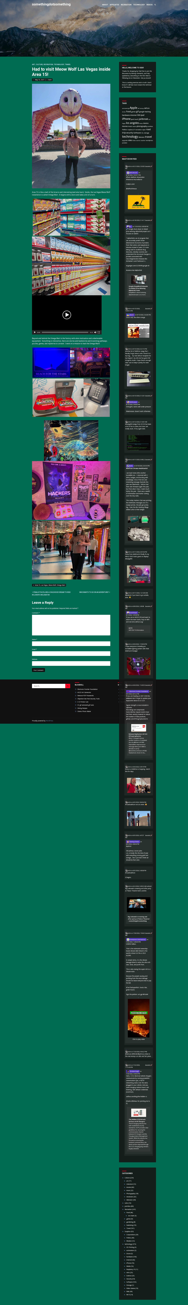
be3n (50, 80)
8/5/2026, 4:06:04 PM (132, 844)
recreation (138, 129)
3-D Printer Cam (82, 702)
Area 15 (37, 585)
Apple (133, 108)
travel (148, 136)
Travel (68, 64)
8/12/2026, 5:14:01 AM (140, 422)
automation (130, 1250)
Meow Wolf (52, 585)
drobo (124, 112)
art (33, 64)
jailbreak (143, 119)
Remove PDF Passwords (85, 695)
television (141, 137)
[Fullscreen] (99, 332)
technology (59, 64)
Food (128, 111)
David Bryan (133, 612)
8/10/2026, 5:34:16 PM (143, 466)
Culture (39, 64)
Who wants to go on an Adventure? (94, 592)
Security (129, 1279)
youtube (124, 143)
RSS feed (146, 76)
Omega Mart (61, 585)
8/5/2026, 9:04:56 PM (139, 802)
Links (126, 1203)
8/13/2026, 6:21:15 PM (140, 349)
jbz (130, 226)
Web (127, 1291)
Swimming (129, 1225)
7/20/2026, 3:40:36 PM (133, 1074)
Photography (130, 1193)
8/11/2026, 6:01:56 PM (140, 552)
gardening (129, 1222)
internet (133, 115)
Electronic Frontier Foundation (138, 691)
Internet (129, 1260)
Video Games (136, 140)
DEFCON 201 (133, 173)
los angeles (132, 122)
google (141, 112)
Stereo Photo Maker (84, 711)
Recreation (48, 64)
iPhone (126, 118)
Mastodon (136, 78)
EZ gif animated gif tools (85, 705)
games (133, 112)
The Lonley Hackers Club (134, 500)
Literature (129, 1184)
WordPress (49, 721)
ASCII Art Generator (84, 692)
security (129, 133)
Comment (36, 613)
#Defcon (129, 468)
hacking (148, 112)
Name (34, 639)
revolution (129, 1197)
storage (146, 133)
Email (34, 649)
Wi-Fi (128, 1295)
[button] (66, 315)
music (130, 126)
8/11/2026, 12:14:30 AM (140, 593)
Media (141, 123)
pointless (150, 126)
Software (137, 133)
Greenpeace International (137, 939)
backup (142, 108)
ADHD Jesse (133, 402)
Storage (129, 1285)
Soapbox (128, 1231)
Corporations (130, 1235)
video (130, 140)
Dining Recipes (82, 708)
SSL (142, 133)
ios (138, 115)
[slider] (65, 332)
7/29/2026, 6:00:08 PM (141, 226)
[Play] (35, 332)
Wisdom (129, 1241)
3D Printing (130, 1247)
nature (134, 126)
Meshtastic (135, 484)
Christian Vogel (134, 1071)
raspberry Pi (131, 129)
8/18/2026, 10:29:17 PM (133, 175)
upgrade (125, 140)
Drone (128, 1253)
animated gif (125, 108)
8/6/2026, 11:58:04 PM (140, 644)
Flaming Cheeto (134, 842)
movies (125, 126)
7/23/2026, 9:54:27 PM (140, 1052)
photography (142, 126)
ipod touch (134, 119)
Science (128, 1276)
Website (34, 659)
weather (143, 140)
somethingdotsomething (51, 4)
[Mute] (95, 332)
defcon (146, 108)
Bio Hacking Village (142, 507)
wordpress (149, 140)
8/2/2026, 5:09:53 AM (139, 886)
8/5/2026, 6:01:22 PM (132, 694)
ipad (142, 115)
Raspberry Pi (130, 1269)
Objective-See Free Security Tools (88, 699)
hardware (126, 115)
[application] (67, 315)
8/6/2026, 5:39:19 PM (139, 767)
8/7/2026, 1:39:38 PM (132, 615)
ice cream (131, 1216)
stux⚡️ (131, 315)
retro (128, 1272)
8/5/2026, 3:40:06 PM (139, 870)
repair (144, 129)
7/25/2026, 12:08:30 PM (133, 942)
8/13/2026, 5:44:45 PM (144, 315)
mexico (146, 123)
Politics (124, 129)
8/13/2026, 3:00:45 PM (133, 404)
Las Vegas (44, 585)
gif (137, 111)
